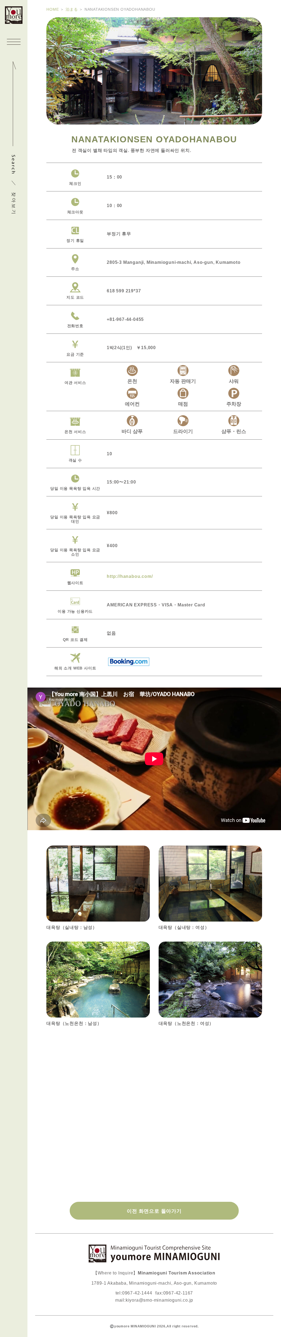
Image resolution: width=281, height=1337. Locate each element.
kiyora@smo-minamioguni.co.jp (159, 1300)
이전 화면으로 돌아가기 (154, 1211)
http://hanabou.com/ (130, 576)
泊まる (72, 9)
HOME (52, 9)
